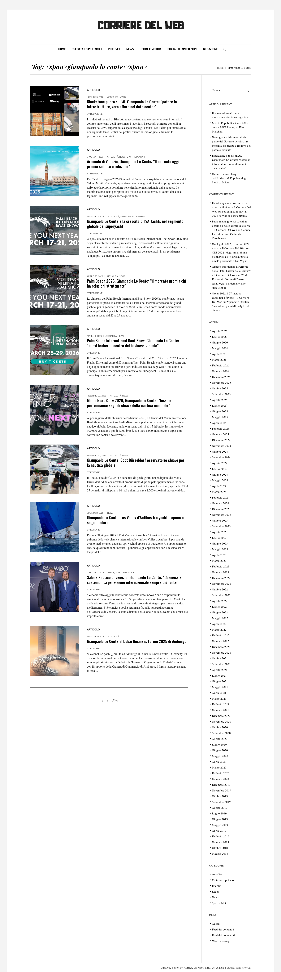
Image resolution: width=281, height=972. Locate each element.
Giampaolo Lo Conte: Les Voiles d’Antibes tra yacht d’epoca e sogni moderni (135, 519)
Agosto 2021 (219, 670)
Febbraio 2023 (220, 566)
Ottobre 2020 (220, 727)
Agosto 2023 (219, 532)
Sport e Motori (136, 157)
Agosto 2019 (219, 807)
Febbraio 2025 (220, 428)
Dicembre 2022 (221, 578)
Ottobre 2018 (220, 848)
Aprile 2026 (219, 354)
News (122, 97)
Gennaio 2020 (220, 779)
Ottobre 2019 (220, 796)
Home (220, 68)
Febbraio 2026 (220, 365)
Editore (95, 353)
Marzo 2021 (219, 698)
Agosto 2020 (219, 739)
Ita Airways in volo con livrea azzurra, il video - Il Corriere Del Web (231, 207)
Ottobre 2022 (220, 589)
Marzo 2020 (219, 767)
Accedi (216, 923)
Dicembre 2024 (221, 440)
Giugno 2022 (220, 612)
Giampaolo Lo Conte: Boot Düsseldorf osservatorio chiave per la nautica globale (135, 462)
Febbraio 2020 (220, 773)
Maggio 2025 (220, 417)
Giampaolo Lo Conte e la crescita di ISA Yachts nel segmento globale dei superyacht (135, 223)
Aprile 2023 (219, 555)
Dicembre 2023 (221, 509)
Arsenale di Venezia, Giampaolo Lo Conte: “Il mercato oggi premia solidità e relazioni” (133, 163)
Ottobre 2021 (220, 658)
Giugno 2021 (220, 681)
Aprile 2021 (219, 693)
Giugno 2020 (220, 750)
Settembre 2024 (221, 457)
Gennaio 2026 (220, 371)
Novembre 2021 (221, 652)
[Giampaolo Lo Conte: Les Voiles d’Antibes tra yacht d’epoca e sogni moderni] (54, 527)
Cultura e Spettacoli (223, 880)
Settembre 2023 (221, 526)
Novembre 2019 (221, 790)
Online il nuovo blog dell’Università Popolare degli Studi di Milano (229, 178)
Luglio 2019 (219, 813)
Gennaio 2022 (220, 641)
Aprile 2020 (219, 762)
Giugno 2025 (220, 411)
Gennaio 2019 (220, 842)
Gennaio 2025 (220, 434)
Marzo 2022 (219, 629)
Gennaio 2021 (220, 710)
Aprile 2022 (219, 624)
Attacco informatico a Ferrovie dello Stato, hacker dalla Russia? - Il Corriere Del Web (231, 271)
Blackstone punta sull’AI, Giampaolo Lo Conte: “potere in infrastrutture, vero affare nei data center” (132, 104)
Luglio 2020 (219, 744)
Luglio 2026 (219, 336)
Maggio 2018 (220, 853)
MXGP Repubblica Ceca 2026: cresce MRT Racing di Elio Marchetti (230, 127)
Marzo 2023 (219, 560)
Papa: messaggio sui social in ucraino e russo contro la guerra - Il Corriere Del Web (231, 225)
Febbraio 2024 (220, 497)
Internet (216, 886)
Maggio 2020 (220, 756)
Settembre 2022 (221, 595)
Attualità (112, 97)
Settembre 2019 (221, 802)
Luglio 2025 (219, 405)
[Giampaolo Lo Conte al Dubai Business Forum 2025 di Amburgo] (54, 650)
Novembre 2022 (221, 583)
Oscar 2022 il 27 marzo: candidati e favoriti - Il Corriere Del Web (230, 297)
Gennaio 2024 (220, 503)
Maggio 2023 (220, 549)
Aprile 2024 (219, 486)
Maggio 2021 (220, 687)
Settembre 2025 (221, 394)
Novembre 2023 (221, 515)
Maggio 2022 (220, 618)
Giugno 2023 (220, 543)
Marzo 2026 (219, 359)
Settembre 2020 (221, 733)
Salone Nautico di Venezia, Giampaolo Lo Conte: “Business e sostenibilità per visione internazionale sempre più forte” (134, 579)
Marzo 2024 (219, 492)
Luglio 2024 (219, 469)
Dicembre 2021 (221, 647)
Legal (215, 891)
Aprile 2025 (219, 423)
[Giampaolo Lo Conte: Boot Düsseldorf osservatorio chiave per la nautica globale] (54, 469)
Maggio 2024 (220, 480)
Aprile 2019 (219, 830)
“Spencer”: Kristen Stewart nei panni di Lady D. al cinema (230, 306)
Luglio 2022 (219, 606)
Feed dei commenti (223, 935)
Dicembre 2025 (221, 377)
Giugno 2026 (220, 342)
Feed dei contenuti (223, 929)
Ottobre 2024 (220, 451)
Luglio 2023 (219, 538)
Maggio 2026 (220, 348)
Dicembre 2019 (221, 784)
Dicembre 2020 (221, 716)
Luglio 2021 (219, 675)
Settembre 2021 (221, 664)
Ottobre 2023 (220, 520)
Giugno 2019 (220, 819)
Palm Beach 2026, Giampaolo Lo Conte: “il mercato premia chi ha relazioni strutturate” (136, 283)
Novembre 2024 (221, 446)
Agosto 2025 (219, 400)
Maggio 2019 (220, 825)
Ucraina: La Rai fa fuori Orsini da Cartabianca (231, 234)
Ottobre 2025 (220, 388)
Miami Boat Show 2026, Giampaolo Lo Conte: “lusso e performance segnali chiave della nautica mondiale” (129, 402)
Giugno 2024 (220, 474)
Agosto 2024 (219, 463)
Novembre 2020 (221, 721)
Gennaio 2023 (220, 572)
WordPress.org (220, 941)
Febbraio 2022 (220, 635)
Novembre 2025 (221, 382)
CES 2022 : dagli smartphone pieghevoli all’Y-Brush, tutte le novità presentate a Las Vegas (230, 256)
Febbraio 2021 (220, 704)
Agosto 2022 (219, 601)
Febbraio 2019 (220, 836)
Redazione (96, 114)
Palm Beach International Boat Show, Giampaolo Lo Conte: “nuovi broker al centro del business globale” (133, 343)
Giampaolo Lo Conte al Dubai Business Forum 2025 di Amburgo (136, 641)
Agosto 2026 (219, 331)
